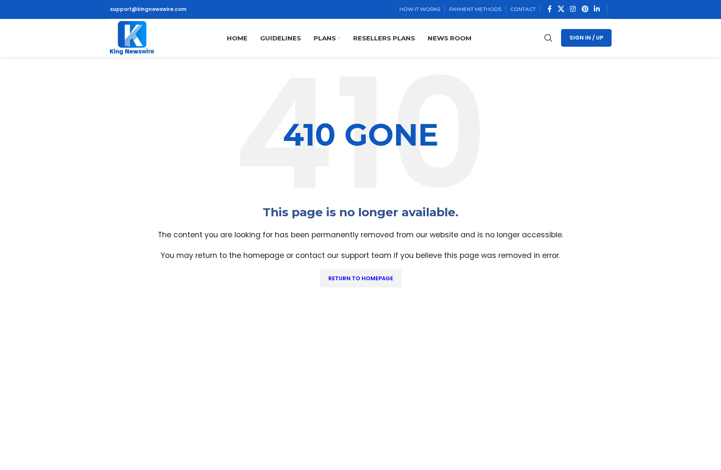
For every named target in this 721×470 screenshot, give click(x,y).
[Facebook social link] (550, 9)
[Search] (548, 37)
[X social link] (561, 9)
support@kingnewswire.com (148, 9)
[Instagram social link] (573, 9)
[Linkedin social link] (596, 9)
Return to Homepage (360, 278)
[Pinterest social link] (585, 9)
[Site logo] (132, 37)
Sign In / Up (586, 38)
